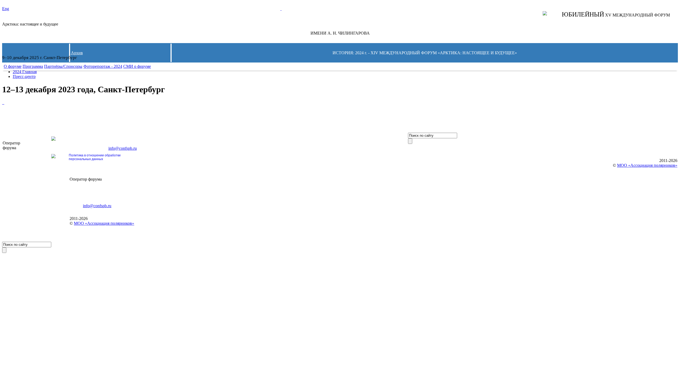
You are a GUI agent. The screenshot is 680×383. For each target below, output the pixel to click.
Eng (5, 8)
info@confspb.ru (122, 148)
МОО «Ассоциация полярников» (104, 223)
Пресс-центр (24, 76)
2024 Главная (25, 71)
